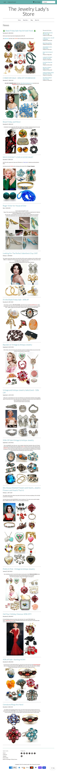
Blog (32, 20)
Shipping (4, 756)
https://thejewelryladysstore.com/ (27, 83)
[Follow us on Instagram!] (32, 754)
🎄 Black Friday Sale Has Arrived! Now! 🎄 (19, 31)
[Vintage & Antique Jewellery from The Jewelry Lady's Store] (22, 639)
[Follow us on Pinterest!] (27, 754)
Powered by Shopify (36, 764)
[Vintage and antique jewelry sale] (22, 420)
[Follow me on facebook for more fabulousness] (22, 233)
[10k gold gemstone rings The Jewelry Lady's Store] (22, 728)
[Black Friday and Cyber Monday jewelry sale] (22, 141)
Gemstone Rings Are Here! (13, 704)
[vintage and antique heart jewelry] (19, 564)
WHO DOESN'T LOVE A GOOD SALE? (18, 157)
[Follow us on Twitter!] (24, 754)
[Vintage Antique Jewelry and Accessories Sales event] (22, 467)
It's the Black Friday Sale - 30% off (16, 299)
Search (4, 753)
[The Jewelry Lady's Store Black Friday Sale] (22, 324)
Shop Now (25, 20)
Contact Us (5, 754)
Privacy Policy (5, 757)
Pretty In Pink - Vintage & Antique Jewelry (19, 569)
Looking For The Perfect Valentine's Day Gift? (20, 253)
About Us (37, 20)
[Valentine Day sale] (22, 279)
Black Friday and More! (12, 122)
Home (19, 20)
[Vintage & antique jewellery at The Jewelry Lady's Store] (22, 368)
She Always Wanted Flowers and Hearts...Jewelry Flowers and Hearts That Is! (21, 489)
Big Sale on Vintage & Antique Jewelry (17, 345)
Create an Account (12, 2)
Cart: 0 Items (37, 2)
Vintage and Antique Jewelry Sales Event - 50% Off (21, 391)
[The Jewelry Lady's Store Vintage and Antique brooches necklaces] (19, 529)
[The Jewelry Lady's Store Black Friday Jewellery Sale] (22, 684)
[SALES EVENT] (19, 201)
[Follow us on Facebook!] (22, 754)
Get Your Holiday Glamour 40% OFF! (17, 614)
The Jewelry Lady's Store (28, 11)
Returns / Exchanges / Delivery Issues (10, 759)
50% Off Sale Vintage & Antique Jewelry (18, 440)
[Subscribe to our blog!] (22, 756)
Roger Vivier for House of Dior (14, 206)
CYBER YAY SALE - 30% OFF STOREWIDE (19, 78)
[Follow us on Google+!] (30, 754)
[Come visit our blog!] (35, 754)
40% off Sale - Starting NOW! (14, 659)
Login (5, 2)
